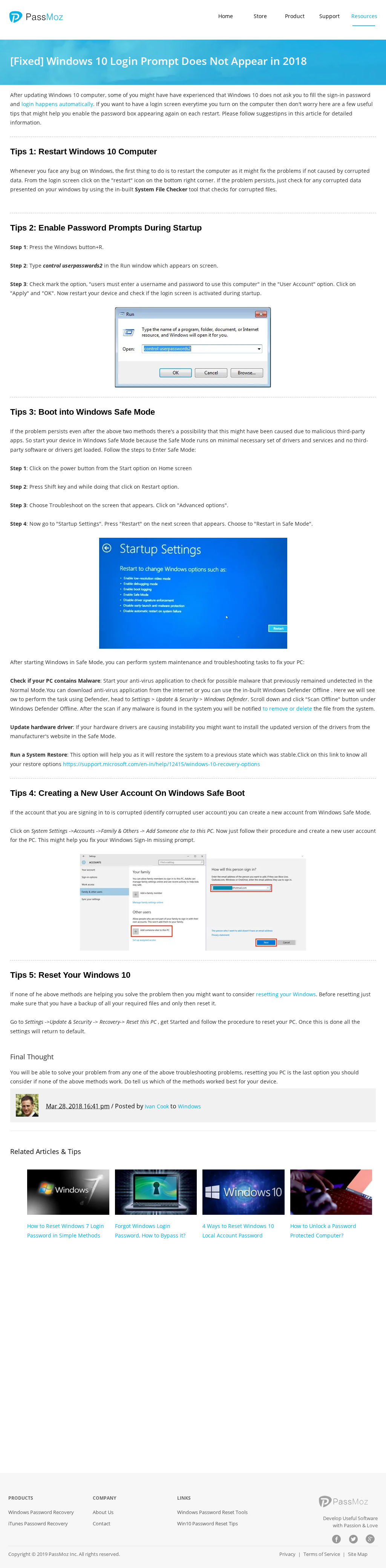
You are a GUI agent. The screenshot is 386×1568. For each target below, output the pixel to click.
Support (329, 16)
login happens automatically (57, 104)
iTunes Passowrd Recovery (38, 1523)
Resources (364, 16)
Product (295, 16)
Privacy (287, 1554)
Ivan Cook (157, 1106)
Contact (101, 1523)
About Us (103, 1512)
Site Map (358, 1554)
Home (225, 16)
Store (260, 16)
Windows (189, 1106)
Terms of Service (321, 1554)
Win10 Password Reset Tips (207, 1523)
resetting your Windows (286, 994)
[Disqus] (193, 1362)
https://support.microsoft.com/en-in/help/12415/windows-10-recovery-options (161, 764)
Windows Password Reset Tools (212, 1512)
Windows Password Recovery (41, 1512)
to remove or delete (287, 708)
